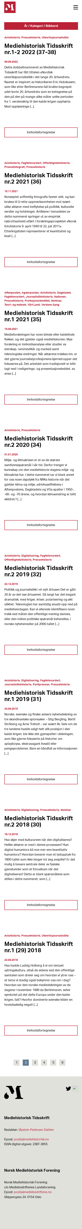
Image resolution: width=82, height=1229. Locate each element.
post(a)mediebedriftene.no (33, 1192)
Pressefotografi (14, 167)
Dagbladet (64, 292)
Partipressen (41, 684)
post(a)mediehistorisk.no (31, 1139)
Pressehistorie (30, 37)
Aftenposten (12, 292)
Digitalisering (30, 556)
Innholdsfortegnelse (41, 132)
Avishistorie (12, 37)
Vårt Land (34, 305)
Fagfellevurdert (31, 163)
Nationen (60, 297)
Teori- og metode (15, 305)
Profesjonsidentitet (37, 301)
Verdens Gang (50, 305)
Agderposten (30, 292)
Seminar (56, 301)
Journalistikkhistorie (39, 297)
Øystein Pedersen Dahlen (36, 1129)
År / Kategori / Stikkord (41, 26)
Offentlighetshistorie (56, 163)
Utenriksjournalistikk (55, 37)
